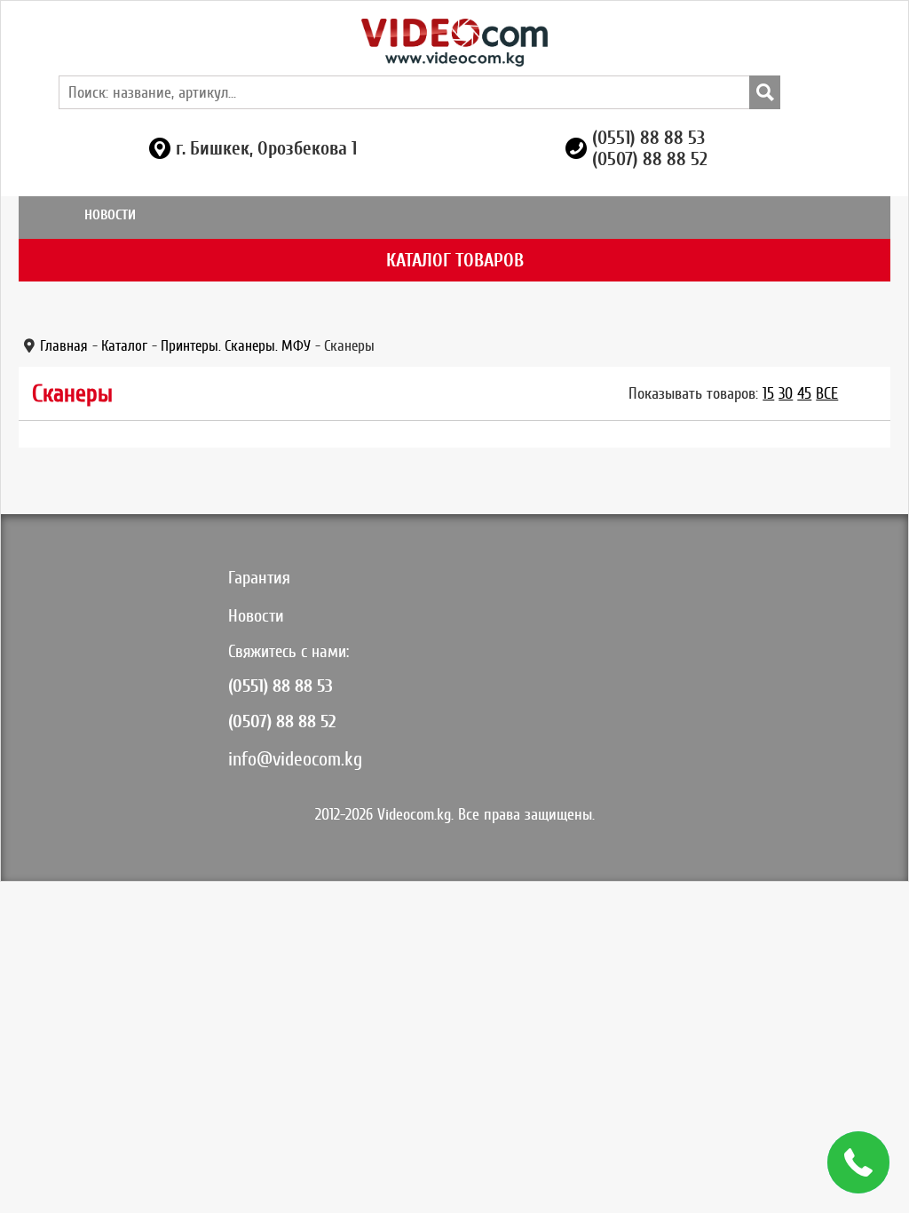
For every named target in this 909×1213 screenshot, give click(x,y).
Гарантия (259, 577)
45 (804, 393)
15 (768, 393)
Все (827, 393)
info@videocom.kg (295, 759)
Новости (110, 215)
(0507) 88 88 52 (649, 159)
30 (786, 393)
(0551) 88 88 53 (648, 137)
